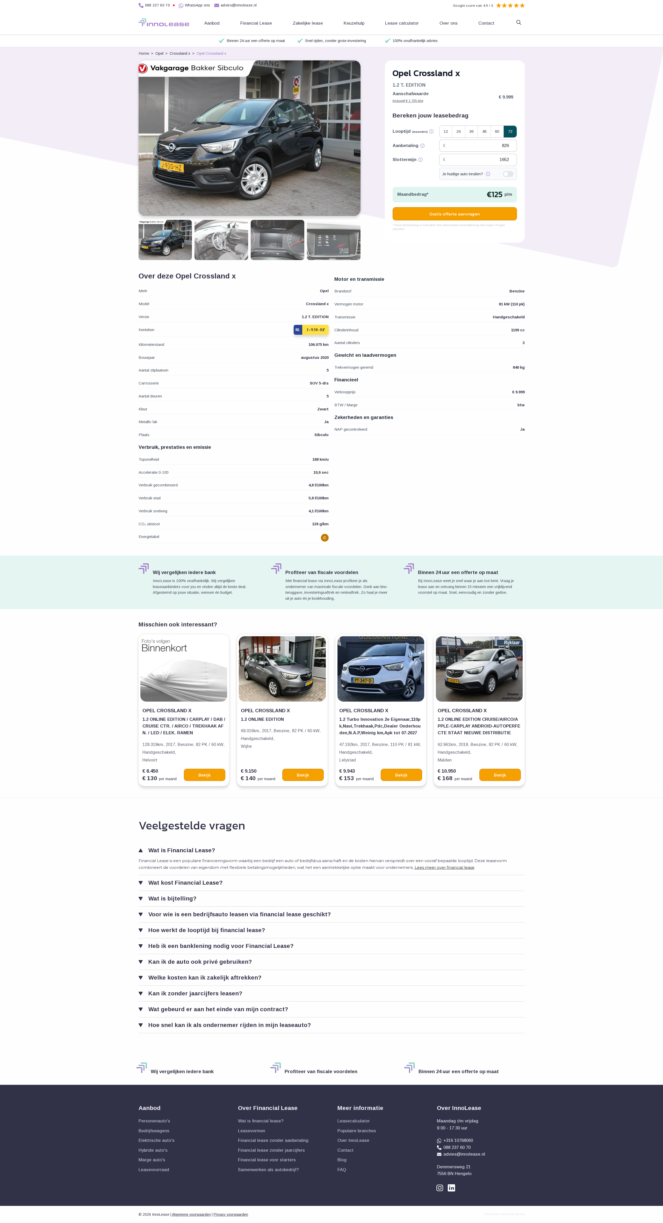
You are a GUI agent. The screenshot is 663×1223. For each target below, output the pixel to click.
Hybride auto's (153, 1150)
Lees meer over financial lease (444, 867)
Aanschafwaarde (411, 97)
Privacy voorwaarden (231, 1214)
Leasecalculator (353, 1121)
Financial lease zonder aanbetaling (273, 1140)
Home (144, 53)
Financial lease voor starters (267, 1159)
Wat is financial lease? (261, 1121)
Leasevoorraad (154, 1169)
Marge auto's (152, 1159)
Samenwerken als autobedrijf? (268, 1169)
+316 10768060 (458, 1140)
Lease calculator (402, 23)
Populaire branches (356, 1130)
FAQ (341, 1169)
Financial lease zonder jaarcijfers (271, 1150)
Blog (342, 1159)
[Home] (164, 22)
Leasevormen (251, 1130)
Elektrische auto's (157, 1140)
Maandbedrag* (412, 194)
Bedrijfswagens (154, 1130)
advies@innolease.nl (239, 5)
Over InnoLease (353, 1140)
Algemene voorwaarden (191, 1214)
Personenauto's (154, 1121)
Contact (487, 23)
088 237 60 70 (157, 5)
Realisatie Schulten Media (505, 1214)
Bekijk (204, 775)
